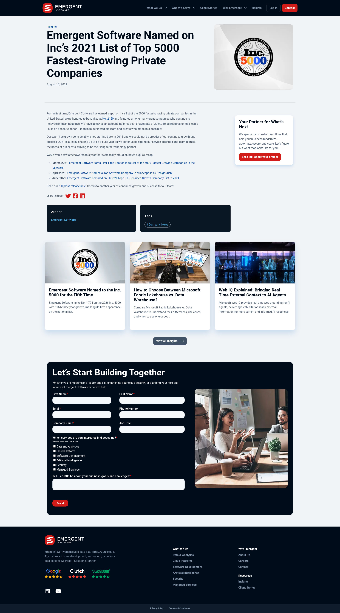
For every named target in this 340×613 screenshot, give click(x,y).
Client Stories (246, 587)
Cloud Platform (182, 561)
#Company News (157, 224)
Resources (245, 575)
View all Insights (166, 341)
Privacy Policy (156, 608)
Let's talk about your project (260, 157)
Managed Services (185, 584)
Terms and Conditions (179, 608)
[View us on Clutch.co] (77, 573)
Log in (273, 8)
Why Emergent (247, 549)
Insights (52, 26)
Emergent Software (63, 219)
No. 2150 (108, 118)
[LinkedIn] (48, 591)
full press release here (72, 186)
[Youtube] (58, 591)
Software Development (187, 567)
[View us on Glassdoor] (101, 573)
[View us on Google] (54, 573)
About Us (244, 555)
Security (178, 578)
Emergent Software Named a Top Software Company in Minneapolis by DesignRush (119, 173)
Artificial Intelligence (186, 573)
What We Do (180, 549)
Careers (243, 561)
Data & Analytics (183, 555)
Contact (290, 8)
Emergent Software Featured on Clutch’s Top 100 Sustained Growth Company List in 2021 (123, 178)
